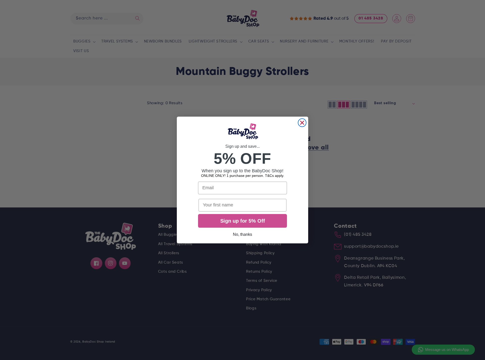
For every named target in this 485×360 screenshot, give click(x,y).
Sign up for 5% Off (242, 221)
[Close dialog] (302, 123)
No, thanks (242, 234)
